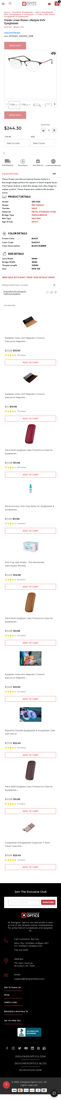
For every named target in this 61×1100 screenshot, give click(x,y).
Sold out (15, 45)
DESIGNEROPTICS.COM (30, 1056)
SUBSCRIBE (48, 902)
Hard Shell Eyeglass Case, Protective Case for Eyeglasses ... (29, 452)
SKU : (6, 36)
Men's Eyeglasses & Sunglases (19, 14)
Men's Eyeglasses (44, 12)
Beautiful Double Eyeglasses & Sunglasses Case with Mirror (30, 732)
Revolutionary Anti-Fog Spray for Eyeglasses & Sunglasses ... (29, 508)
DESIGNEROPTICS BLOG (31, 1063)
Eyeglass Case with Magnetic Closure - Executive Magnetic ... (25, 340)
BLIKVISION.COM (30, 1070)
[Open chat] (54, 1093)
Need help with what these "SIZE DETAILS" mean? (28, 277)
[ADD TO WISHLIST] (4, 153)
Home (7, 12)
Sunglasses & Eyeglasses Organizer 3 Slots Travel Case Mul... (27, 844)
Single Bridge (39, 215)
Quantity (45, 124)
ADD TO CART (30, 362)
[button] (15, 292)
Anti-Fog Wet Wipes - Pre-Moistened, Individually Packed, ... (25, 564)
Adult (35, 221)
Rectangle (38, 205)
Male (34, 208)
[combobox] (10, 3)
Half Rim (36, 218)
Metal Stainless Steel (44, 211)
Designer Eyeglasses (22, 12)
